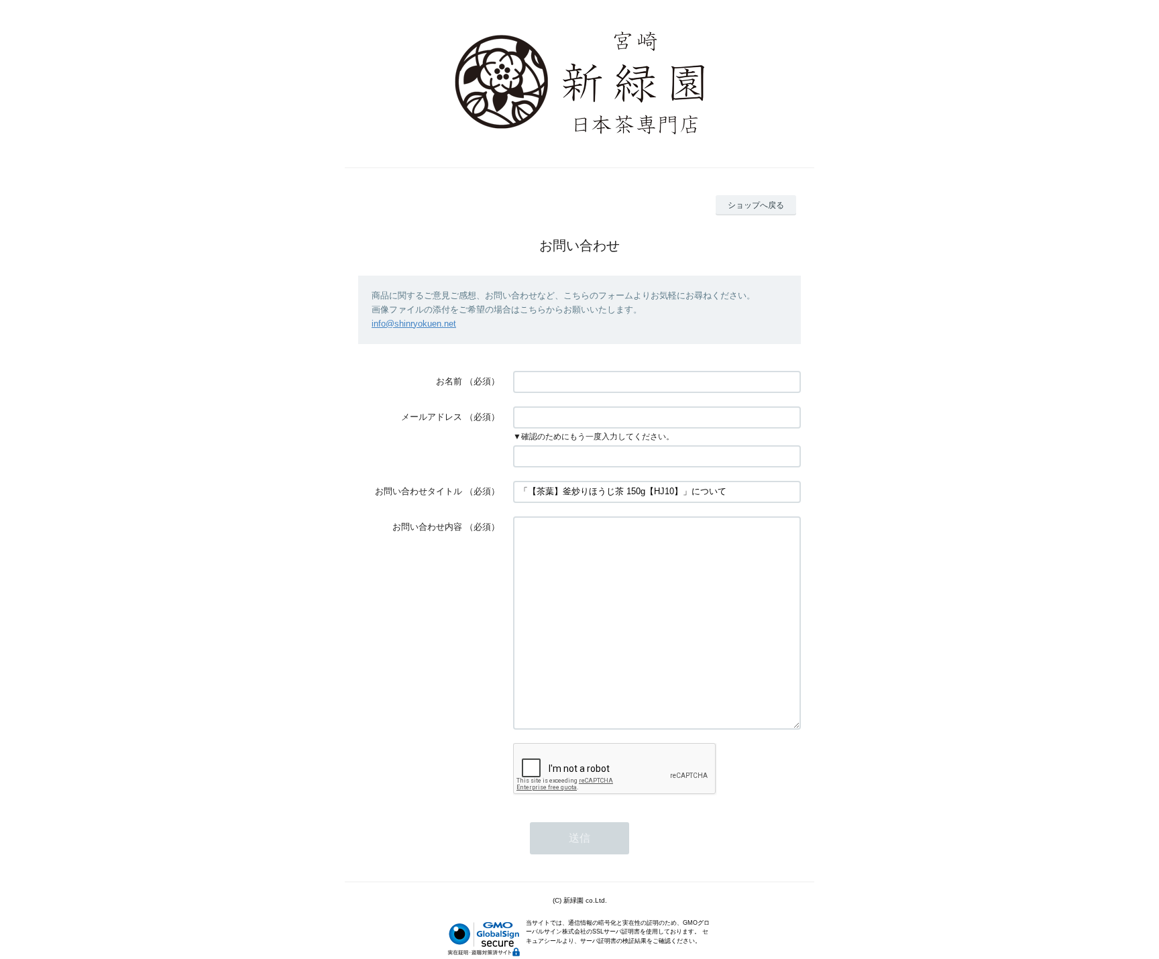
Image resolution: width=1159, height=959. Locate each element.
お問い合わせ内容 (427, 527)
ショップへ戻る (756, 205)
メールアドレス (431, 417)
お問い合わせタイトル (418, 491)
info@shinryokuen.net (414, 324)
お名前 (449, 381)
